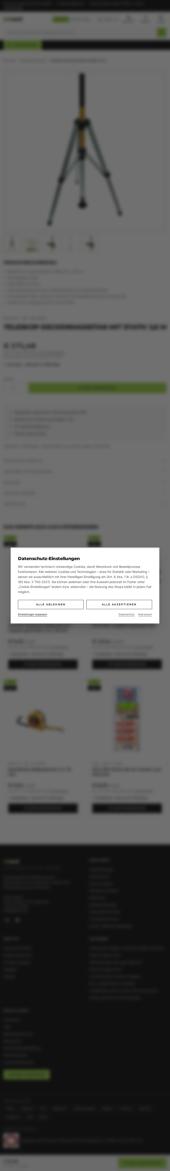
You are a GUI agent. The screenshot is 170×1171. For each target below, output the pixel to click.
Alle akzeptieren (119, 604)
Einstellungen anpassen (32, 614)
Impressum (145, 614)
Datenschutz (127, 614)
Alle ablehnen (51, 604)
